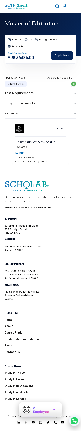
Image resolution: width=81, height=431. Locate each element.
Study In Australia (17, 392)
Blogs (8, 345)
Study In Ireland (15, 379)
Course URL (16, 83)
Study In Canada (15, 399)
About (9, 326)
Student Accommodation (22, 339)
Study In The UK (15, 373)
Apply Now (62, 55)
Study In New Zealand (19, 386)
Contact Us (12, 352)
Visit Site (60, 128)
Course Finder (14, 332)
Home (8, 319)
